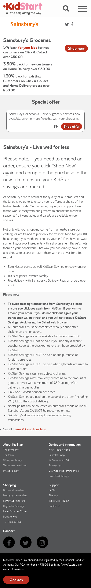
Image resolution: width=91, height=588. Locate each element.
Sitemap (53, 495)
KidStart (25, 8)
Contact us (54, 506)
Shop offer (71, 126)
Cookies (16, 579)
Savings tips (55, 465)
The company (11, 449)
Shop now (76, 48)
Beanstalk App (57, 454)
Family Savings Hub (14, 500)
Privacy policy (11, 470)
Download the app (59, 476)
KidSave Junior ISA (59, 460)
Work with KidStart (59, 500)
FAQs (52, 490)
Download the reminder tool (64, 470)
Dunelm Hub (10, 516)
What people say (12, 460)
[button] (68, 13)
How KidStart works (59, 449)
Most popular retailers (15, 495)
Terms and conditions (15, 465)
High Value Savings (13, 506)
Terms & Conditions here (29, 429)
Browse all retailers (13, 490)
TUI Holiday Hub (12, 521)
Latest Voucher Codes (15, 511)
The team (8, 454)
